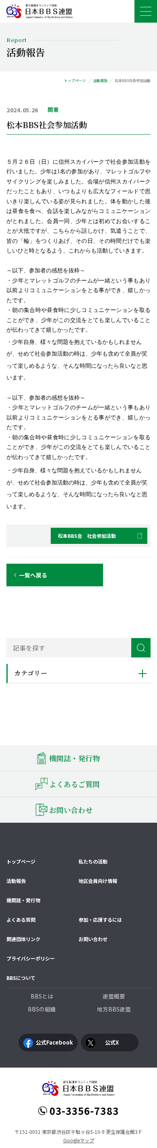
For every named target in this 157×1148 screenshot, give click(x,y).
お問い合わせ (92, 938)
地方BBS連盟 (114, 1009)
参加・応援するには (100, 919)
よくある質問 (20, 919)
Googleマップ (78, 1140)
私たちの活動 (92, 861)
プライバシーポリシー (30, 958)
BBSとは (42, 996)
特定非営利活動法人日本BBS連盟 (39, 11)
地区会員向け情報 (97, 880)
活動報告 (16, 880)
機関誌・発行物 (23, 900)
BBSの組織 (42, 1009)
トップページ (20, 861)
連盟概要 (114, 996)
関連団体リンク (23, 938)
